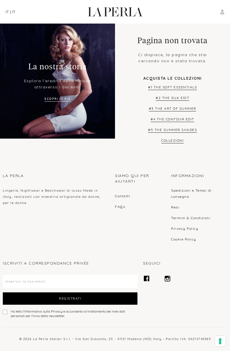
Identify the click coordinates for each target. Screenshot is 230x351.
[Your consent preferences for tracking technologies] (220, 341)
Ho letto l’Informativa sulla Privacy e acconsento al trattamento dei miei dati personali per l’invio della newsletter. (68, 313)
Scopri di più (57, 99)
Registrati (70, 298)
